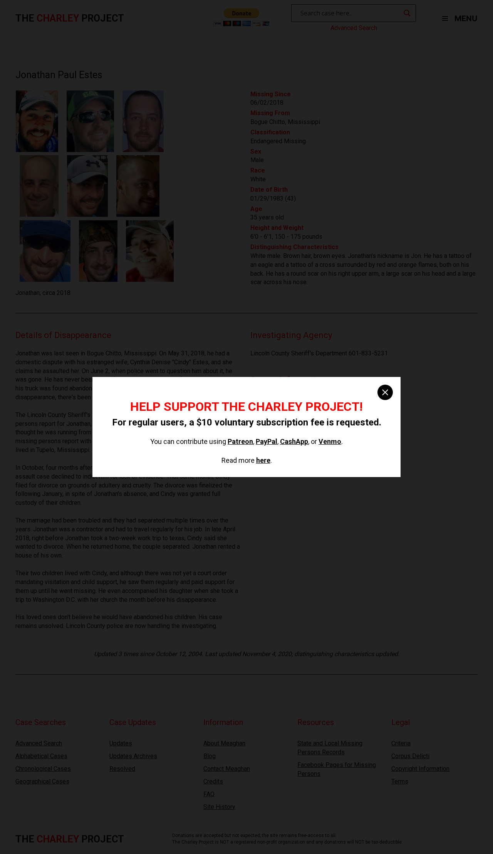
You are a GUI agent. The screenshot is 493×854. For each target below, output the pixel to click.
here (263, 460)
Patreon (240, 441)
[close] (385, 392)
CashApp (294, 441)
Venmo (330, 441)
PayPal (266, 441)
